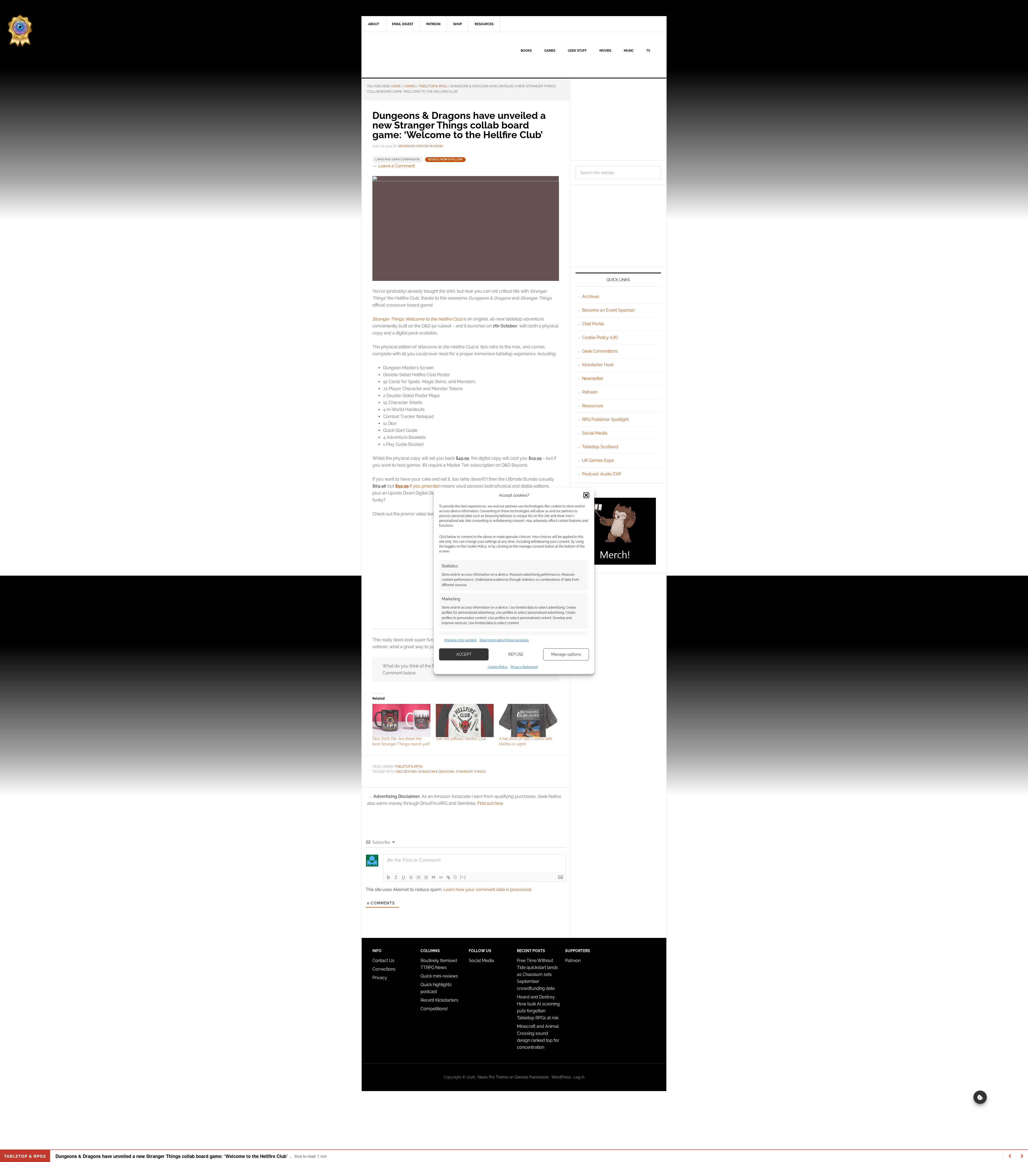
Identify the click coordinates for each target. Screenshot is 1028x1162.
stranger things (470, 772)
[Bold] (388, 877)
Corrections (383, 969)
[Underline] (403, 877)
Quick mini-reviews (439, 976)
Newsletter (592, 378)
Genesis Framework (532, 1077)
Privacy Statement (524, 667)
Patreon (590, 392)
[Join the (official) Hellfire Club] (465, 720)
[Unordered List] (426, 877)
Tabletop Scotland (600, 446)
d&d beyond (406, 772)
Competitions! (434, 1008)
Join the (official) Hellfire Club (461, 739)
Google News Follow (445, 159)
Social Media (594, 433)
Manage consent (980, 1097)
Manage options (566, 654)
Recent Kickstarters (440, 1000)
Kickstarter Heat (597, 364)
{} (455, 877)
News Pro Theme (493, 1077)
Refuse (515, 654)
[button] (586, 495)
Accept (463, 654)
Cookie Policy (498, 667)
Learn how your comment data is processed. (487, 889)
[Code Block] (441, 877)
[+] (463, 877)
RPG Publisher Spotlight (605, 419)
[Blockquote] (433, 877)
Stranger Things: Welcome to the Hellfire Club (417, 319)
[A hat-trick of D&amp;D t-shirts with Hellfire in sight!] (528, 720)
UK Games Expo (598, 460)
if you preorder (417, 486)
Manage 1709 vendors (460, 640)
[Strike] (411, 877)
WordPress (561, 1077)
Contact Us (383, 960)
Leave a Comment (396, 165)
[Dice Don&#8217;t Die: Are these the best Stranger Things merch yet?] (401, 720)
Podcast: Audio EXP (601, 474)
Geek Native (407, 55)
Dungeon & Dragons (436, 772)
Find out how (490, 803)
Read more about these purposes (504, 640)
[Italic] (396, 877)
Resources (592, 405)
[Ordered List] (418, 877)
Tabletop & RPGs (408, 766)
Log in (579, 1077)
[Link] (448, 877)
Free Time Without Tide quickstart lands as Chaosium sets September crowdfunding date (537, 974)
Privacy (379, 977)
